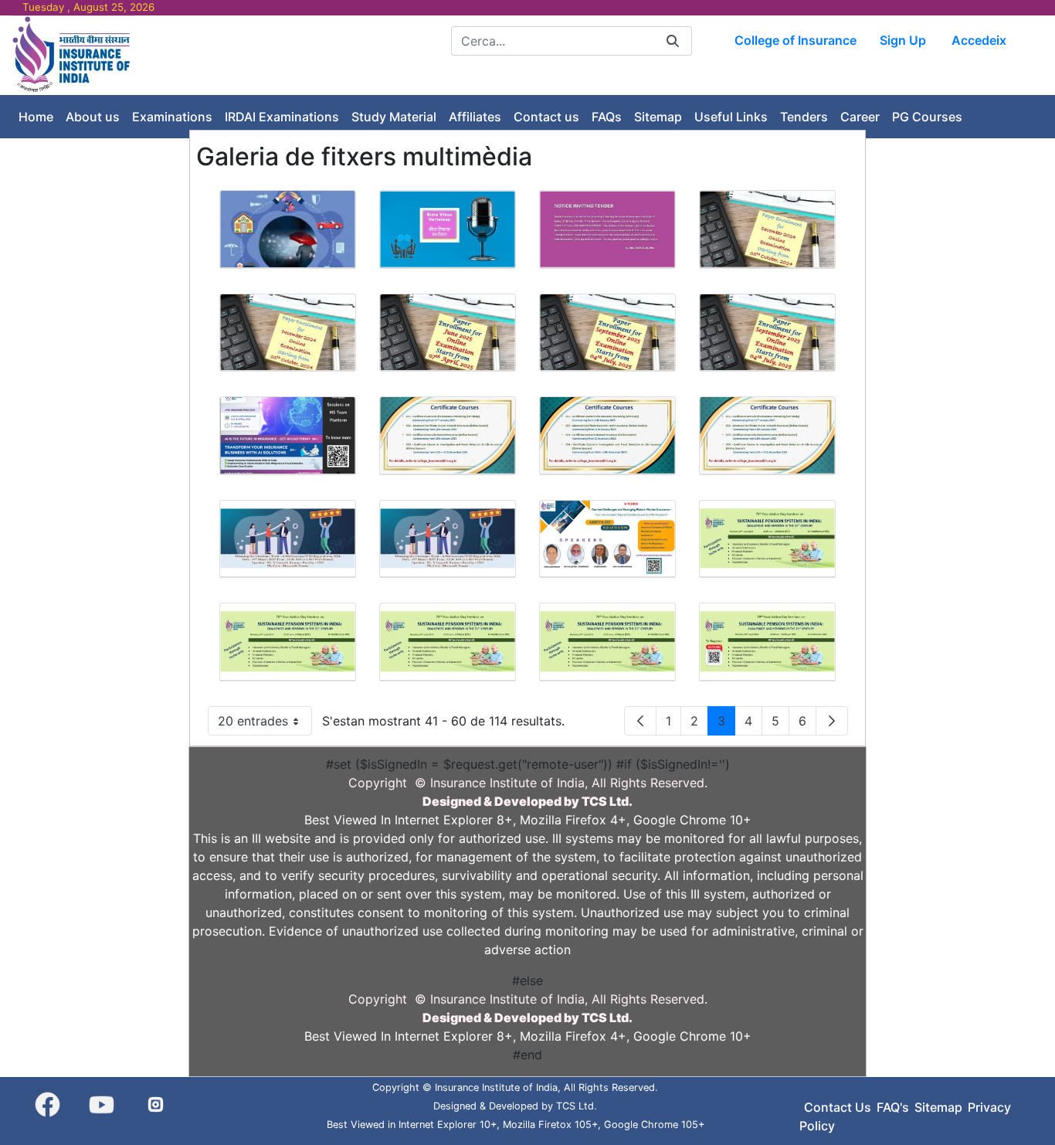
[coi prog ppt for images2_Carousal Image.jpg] (447, 539)
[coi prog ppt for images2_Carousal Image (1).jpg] (287, 539)
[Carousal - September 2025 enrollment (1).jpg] (607, 333)
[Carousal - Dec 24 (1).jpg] (767, 229)
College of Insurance (795, 40)
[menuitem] (35, 116)
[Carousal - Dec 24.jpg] (287, 333)
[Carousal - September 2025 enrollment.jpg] (767, 333)
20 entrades (265, 724)
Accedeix (979, 40)
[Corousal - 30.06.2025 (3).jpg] (447, 642)
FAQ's (893, 1107)
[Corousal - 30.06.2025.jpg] (607, 642)
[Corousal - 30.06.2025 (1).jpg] (767, 539)
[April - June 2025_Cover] (287, 229)
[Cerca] (672, 40)
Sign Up (903, 40)
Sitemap (938, 1107)
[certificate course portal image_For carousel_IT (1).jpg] (447, 435)
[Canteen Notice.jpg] (607, 229)
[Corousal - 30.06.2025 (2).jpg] (287, 642)
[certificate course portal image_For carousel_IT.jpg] (767, 435)
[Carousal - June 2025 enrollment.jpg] (447, 333)
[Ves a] (74, 54)
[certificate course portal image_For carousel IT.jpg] (607, 435)
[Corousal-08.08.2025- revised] (607, 539)
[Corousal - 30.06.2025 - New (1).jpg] (767, 642)
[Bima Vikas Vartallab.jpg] (447, 229)
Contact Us (837, 1107)
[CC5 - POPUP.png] (287, 435)
